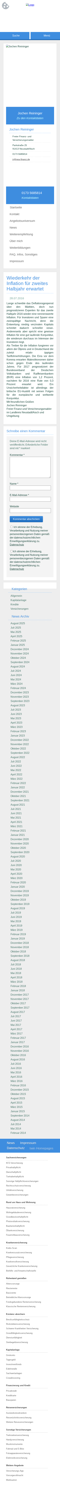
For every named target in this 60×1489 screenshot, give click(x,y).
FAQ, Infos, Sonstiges (23, 254)
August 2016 (18, 1059)
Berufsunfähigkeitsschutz (18, 1319)
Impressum (17, 261)
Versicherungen (19, 608)
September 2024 (20, 662)
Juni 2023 (16, 714)
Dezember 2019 (20, 891)
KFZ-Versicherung (14, 1163)
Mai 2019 (16, 921)
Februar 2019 (18, 934)
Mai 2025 (16, 632)
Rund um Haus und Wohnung (21, 1202)
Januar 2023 (18, 735)
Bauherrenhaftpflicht (15, 1226)
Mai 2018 (16, 973)
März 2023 (17, 727)
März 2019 (17, 930)
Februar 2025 (18, 640)
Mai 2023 (16, 718)
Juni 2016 (16, 1068)
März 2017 (17, 1033)
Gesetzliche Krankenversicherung (21, 1266)
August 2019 (18, 908)
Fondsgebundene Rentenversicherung (23, 1302)
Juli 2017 (16, 1016)
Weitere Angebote (15, 1465)
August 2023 (18, 705)
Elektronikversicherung (16, 1458)
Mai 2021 (16, 817)
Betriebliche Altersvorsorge (18, 1297)
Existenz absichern (15, 1314)
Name (14, 483)
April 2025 (16, 636)
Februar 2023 (18, 731)
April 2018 (16, 977)
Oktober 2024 (18, 658)
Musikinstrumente (14, 1444)
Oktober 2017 (18, 1003)
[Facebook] (20, 15)
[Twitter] (33, 15)
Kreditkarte (11, 1395)
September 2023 (20, 701)
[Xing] (39, 15)
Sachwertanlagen (14, 1373)
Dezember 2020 (20, 839)
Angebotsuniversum (22, 220)
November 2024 (20, 653)
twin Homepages (41, 1148)
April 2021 (16, 822)
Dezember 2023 (20, 692)
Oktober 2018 (18, 951)
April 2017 (16, 1029)
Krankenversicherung (16, 1242)
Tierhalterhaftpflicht (15, 1176)
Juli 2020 (16, 860)
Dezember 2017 (20, 994)
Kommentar (17, 455)
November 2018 (20, 947)
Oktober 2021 (18, 796)
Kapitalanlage (18, 600)
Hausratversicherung (15, 1208)
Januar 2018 (18, 990)
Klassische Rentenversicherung (20, 1306)
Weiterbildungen (20, 247)
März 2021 (17, 826)
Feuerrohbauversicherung (17, 1235)
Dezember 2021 (20, 791)
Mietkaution (11, 1480)
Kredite (15, 604)
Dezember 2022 (20, 740)
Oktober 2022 (18, 748)
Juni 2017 (16, 1020)
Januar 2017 (18, 1042)
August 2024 (18, 666)
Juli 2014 (16, 1124)
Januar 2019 (18, 938)
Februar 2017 (18, 1038)
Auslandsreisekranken (16, 1413)
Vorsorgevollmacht (14, 1475)
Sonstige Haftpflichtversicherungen (22, 1181)
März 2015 (17, 1107)
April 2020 (16, 873)
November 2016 (20, 1050)
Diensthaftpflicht (13, 1172)
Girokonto (10, 1355)
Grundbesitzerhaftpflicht (17, 1217)
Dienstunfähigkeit (14, 1337)
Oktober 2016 (18, 1055)
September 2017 (20, 1007)
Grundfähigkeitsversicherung (19, 1333)
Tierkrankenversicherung (17, 1435)
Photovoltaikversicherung (17, 1221)
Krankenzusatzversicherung (19, 1252)
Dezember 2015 (20, 1089)
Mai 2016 (16, 1072)
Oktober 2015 (18, 1094)
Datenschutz (17, 544)
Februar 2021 (18, 830)
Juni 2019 (16, 917)
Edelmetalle (11, 1369)
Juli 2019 (16, 912)
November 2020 (20, 843)
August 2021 (18, 804)
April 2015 (16, 1102)
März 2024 (17, 683)
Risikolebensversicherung (18, 1324)
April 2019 (16, 925)
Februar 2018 (18, 986)
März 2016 (17, 1081)
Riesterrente (11, 1288)
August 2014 (18, 1120)
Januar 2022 (18, 787)
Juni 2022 (16, 765)
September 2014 (20, 1115)
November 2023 (20, 696)
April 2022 (16, 774)
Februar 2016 (18, 1085)
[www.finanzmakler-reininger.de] (30, 5)
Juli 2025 (16, 627)
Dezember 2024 (20, 649)
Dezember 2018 (20, 943)
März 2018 (17, 981)
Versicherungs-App (15, 1471)
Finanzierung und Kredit (18, 1385)
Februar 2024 (18, 688)
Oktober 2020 (18, 848)
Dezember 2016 (20, 1046)
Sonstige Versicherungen (18, 1430)
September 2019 (20, 904)
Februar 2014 (18, 1133)
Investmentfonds (14, 1364)
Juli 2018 (16, 964)
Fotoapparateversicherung (18, 1453)
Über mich (16, 241)
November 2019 (20, 895)
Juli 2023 (16, 709)
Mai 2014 (16, 1128)
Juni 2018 (16, 968)
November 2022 (20, 744)
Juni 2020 (16, 865)
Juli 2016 (16, 1063)
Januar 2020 (18, 886)
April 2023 (16, 722)
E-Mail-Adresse (19, 495)
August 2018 (18, 960)
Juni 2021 (16, 813)
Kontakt (14, 214)
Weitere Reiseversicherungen (19, 1422)
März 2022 (17, 778)
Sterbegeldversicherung (17, 1342)
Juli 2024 (16, 670)
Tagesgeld (11, 1359)
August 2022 (18, 757)
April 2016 (16, 1076)
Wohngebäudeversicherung (18, 1212)
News (13, 227)
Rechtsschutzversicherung (18, 1185)
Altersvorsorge (13, 1284)
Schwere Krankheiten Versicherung (22, 1328)
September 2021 (20, 800)
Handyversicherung (15, 1439)
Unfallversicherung (14, 1190)
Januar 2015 (18, 1111)
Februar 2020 (18, 882)
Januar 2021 (18, 835)
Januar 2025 (18, 645)
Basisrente (11, 1293)
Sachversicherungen (16, 1157)
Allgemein (16, 595)
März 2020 (17, 878)
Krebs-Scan (11, 1248)
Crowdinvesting (13, 1378)
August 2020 (18, 856)
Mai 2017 (16, 1025)
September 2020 (20, 852)
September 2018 (20, 955)
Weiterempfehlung (21, 234)
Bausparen (11, 1400)
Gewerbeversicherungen (17, 1195)
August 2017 (18, 1012)
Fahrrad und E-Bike (15, 1449)
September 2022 (20, 753)
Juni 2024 (16, 675)
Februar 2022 (18, 783)
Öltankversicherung (15, 1230)
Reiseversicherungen (16, 1407)
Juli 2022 (16, 761)
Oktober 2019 (18, 899)
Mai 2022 (16, 770)
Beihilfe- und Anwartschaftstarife (21, 1271)
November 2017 (20, 999)
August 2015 (18, 1098)
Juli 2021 (16, 809)
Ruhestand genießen (16, 1278)
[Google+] (26, 15)
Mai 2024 (16, 679)
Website (14, 506)
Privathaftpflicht (13, 1167)
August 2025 (18, 623)
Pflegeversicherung (15, 1257)
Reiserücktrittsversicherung (18, 1417)
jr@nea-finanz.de (21, 159)
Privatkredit (11, 1391)
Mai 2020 (16, 869)
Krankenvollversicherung (17, 1261)
